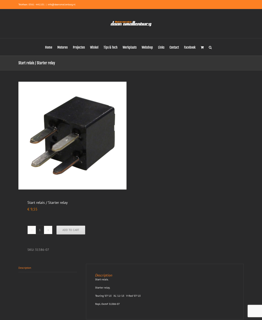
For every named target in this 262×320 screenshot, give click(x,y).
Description (24, 268)
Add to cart (70, 230)
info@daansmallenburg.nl (62, 4)
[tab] (47, 268)
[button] (210, 47)
